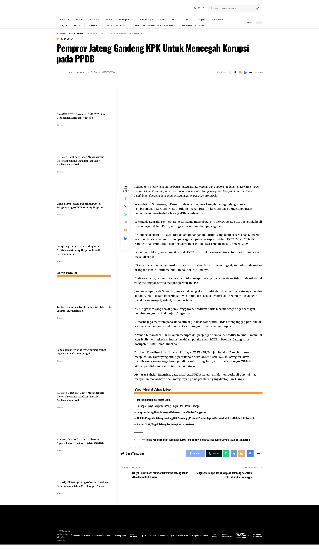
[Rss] (203, 8)
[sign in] (238, 22)
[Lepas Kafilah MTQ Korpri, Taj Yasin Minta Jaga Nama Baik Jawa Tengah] (69, 331)
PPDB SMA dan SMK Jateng (236, 439)
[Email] (240, 72)
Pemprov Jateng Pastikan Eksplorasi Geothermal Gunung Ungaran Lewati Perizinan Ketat (78, 250)
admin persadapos (78, 72)
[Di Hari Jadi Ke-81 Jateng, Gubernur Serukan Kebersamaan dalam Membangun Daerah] (69, 464)
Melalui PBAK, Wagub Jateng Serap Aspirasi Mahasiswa (165, 424)
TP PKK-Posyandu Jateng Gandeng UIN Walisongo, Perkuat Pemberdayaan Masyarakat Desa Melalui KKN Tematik (195, 418)
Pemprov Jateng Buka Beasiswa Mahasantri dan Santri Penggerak (171, 412)
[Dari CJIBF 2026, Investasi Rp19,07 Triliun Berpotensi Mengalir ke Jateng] (69, 96)
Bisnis (59, 125)
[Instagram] (199, 8)
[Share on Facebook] (229, 72)
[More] (250, 72)
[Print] (245, 72)
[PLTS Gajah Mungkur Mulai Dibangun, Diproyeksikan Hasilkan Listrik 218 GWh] (69, 421)
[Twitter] (195, 8)
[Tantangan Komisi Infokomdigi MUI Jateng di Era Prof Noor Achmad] (69, 289)
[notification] (243, 22)
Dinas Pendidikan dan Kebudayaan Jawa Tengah (170, 439)
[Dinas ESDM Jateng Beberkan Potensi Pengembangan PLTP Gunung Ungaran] (69, 185)
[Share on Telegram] (125, 222)
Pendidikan (66, 39)
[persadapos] (79, 8)
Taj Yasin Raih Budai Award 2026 (154, 400)
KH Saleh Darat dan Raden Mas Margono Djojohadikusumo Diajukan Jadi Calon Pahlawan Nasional (80, 161)
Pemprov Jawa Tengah (211, 439)
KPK (197, 439)
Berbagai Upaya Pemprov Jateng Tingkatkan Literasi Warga (168, 406)
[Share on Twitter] (235, 72)
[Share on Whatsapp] (125, 214)
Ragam (60, 172)
